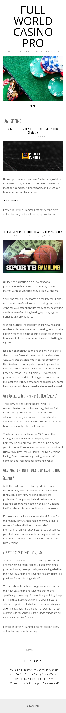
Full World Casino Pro (33, 26)
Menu (33, 106)
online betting (11, 214)
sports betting (48, 214)
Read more (11, 200)
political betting (30, 214)
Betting (18, 210)
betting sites (51, 210)
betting (38, 210)
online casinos (14, 608)
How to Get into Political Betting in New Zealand (33, 131)
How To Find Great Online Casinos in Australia (33, 670)
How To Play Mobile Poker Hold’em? (33, 678)
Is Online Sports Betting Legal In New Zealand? (33, 232)
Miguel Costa (46, 136)
